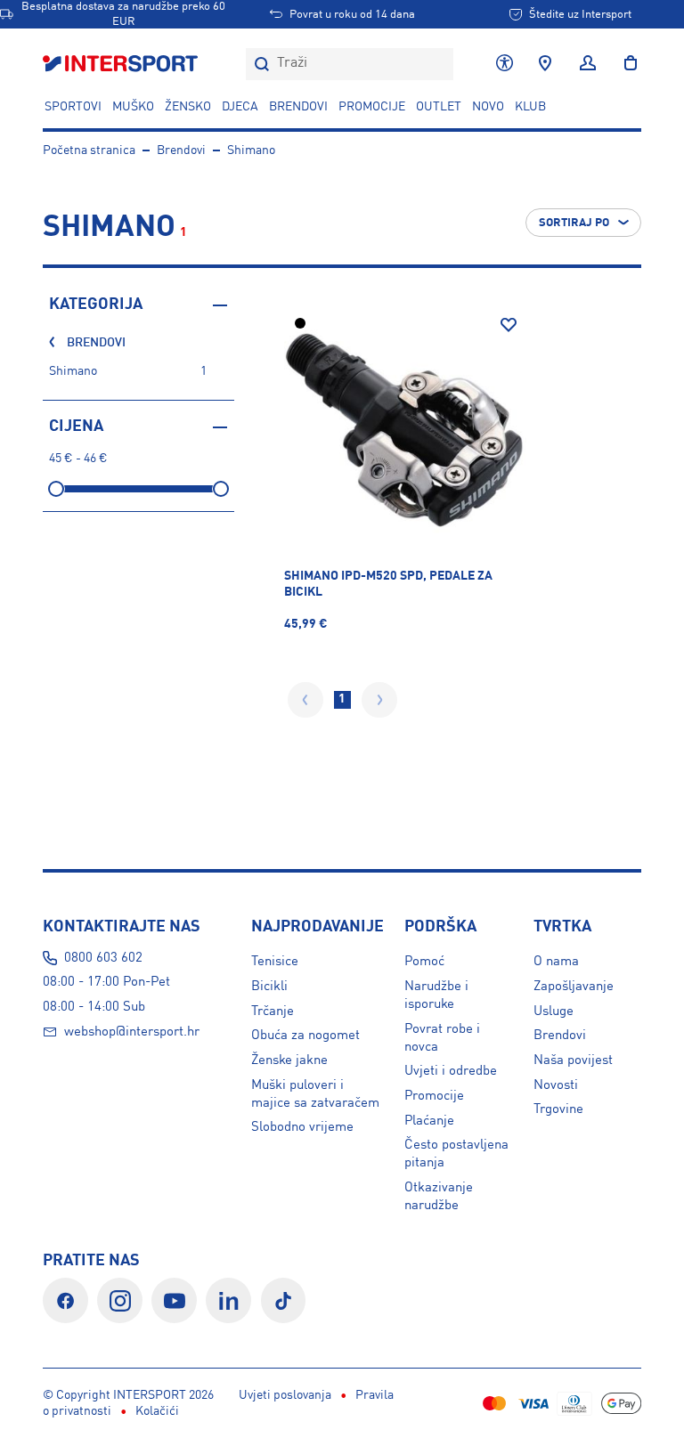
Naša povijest (573, 1060)
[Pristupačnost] (504, 64)
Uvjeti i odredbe (450, 1071)
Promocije (434, 1096)
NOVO (488, 107)
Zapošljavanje (573, 986)
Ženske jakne (289, 1060)
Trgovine (558, 1109)
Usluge (553, 1011)
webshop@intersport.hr (132, 1032)
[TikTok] (283, 1300)
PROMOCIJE (371, 107)
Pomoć (424, 962)
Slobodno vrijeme (302, 1127)
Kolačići (157, 1411)
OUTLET (438, 107)
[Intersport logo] (122, 64)
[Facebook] (65, 1300)
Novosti (555, 1085)
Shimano (251, 150)
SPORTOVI (73, 107)
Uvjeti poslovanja (285, 1395)
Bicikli (269, 986)
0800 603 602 (103, 958)
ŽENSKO (188, 107)
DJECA (240, 107)
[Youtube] (174, 1300)
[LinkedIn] (228, 1300)
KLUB (530, 107)
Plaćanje (429, 1121)
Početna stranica (89, 150)
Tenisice (274, 962)
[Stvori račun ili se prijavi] (587, 64)
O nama (556, 962)
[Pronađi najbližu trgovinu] (545, 64)
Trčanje (272, 1011)
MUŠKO (133, 107)
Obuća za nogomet (305, 1035)
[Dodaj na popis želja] (508, 325)
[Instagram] (119, 1300)
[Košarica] (625, 64)
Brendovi (298, 107)
